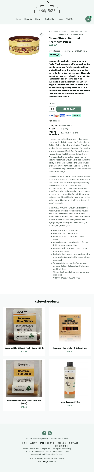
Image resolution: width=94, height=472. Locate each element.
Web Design (43, 461)
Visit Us (69, 19)
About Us (28, 19)
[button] (41, 34)
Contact (73, 443)
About (33, 443)
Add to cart (69, 109)
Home (18, 19)
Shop (61, 19)
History (38, 19)
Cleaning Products (65, 125)
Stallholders (50, 19)
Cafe (42, 443)
